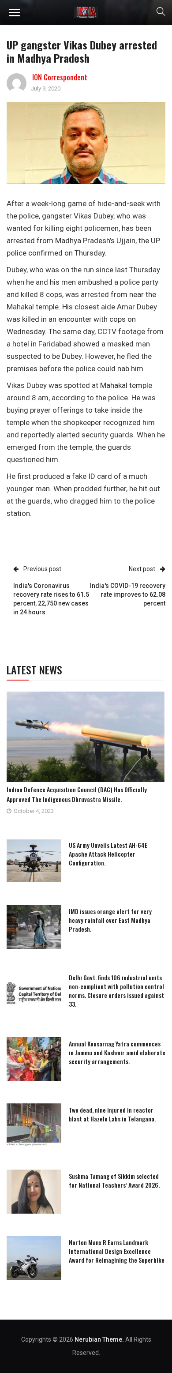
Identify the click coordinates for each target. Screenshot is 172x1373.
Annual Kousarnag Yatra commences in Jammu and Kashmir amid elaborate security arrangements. (117, 1052)
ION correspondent (59, 77)
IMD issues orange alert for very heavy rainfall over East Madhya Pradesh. (110, 920)
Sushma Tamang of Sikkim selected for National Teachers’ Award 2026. (114, 1180)
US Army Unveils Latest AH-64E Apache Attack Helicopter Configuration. (108, 853)
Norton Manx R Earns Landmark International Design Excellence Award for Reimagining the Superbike (117, 1251)
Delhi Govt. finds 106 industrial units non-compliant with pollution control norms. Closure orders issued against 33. (116, 990)
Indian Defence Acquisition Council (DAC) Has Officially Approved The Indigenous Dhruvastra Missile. (77, 794)
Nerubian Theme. (99, 1339)
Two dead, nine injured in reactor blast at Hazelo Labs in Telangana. (112, 1114)
